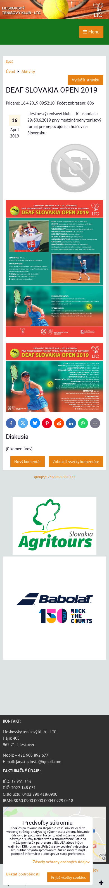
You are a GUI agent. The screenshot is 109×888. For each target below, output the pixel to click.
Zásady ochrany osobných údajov (61, 861)
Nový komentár (27, 461)
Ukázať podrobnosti (23, 874)
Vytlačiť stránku (85, 80)
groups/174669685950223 (54, 477)
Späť (9, 61)
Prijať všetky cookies (68, 877)
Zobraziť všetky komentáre (76, 461)
